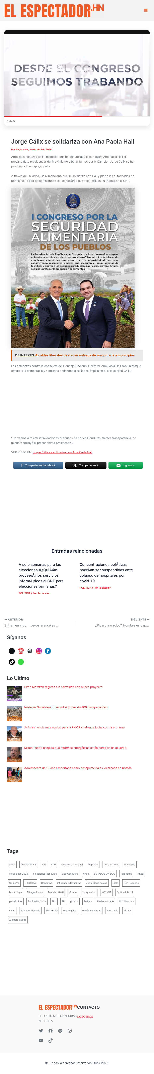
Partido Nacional (37, 901)
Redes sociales (105, 901)
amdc (12, 864)
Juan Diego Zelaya (96, 882)
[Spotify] (60, 1030)
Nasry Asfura (89, 892)
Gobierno (14, 882)
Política (88, 901)
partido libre (15, 901)
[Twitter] (40, 1030)
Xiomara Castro (17, 919)
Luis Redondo (131, 882)
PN (63, 901)
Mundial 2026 (56, 892)
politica (74, 901)
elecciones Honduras (45, 873)
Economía (129, 864)
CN (44, 864)
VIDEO (127, 910)
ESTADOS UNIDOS (104, 873)
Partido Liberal (125, 892)
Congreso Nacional (72, 864)
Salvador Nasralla (30, 910)
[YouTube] (40, 1040)
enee (86, 873)
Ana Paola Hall (29, 864)
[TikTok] (50, 1040)
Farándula (126, 873)
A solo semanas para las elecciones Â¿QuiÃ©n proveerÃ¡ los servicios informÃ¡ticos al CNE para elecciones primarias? (41, 575)
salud (12, 910)
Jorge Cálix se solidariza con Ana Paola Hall (62, 452)
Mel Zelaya (15, 892)
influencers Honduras (69, 882)
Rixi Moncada (127, 901)
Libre (115, 882)
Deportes (93, 864)
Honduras (46, 882)
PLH (54, 901)
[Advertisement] (77, 406)
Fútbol (140, 873)
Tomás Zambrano (91, 910)
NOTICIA (106, 892)
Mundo (73, 892)
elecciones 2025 (18, 873)
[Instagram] (69, 1030)
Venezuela (112, 910)
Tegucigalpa (70, 910)
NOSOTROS (85, 1017)
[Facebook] (50, 1030)
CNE (53, 864)
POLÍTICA (24, 593)
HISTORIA (30, 882)
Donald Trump (111, 864)
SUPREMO (52, 910)
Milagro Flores (35, 892)
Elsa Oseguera (70, 873)
